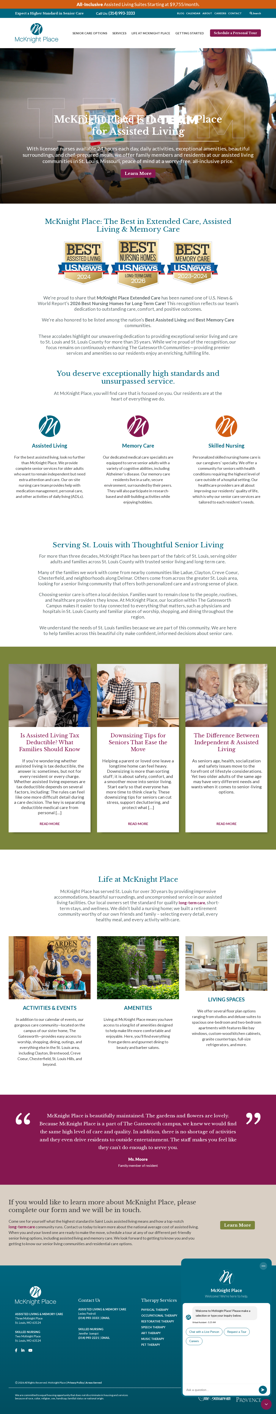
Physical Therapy (154, 1309)
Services (119, 33)
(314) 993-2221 (88, 1338)
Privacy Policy (75, 1382)
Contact (235, 13)
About (207, 13)
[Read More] (50, 748)
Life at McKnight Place (151, 33)
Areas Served (94, 1382)
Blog (180, 13)
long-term (18, 1226)
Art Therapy (151, 1333)
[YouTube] (30, 1350)
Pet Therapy (150, 1344)
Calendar (193, 13)
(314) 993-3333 (121, 13)
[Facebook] (16, 1350)
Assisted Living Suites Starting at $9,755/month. (138, 4)
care (31, 1226)
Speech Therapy (153, 1327)
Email (105, 1318)
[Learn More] (50, 465)
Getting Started (189, 33)
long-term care (192, 902)
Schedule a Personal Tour (235, 33)
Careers (220, 13)
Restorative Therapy (157, 1321)
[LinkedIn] (23, 1350)
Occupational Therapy (159, 1315)
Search (256, 13)
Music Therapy (152, 1339)
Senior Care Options (89, 33)
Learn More (138, 173)
